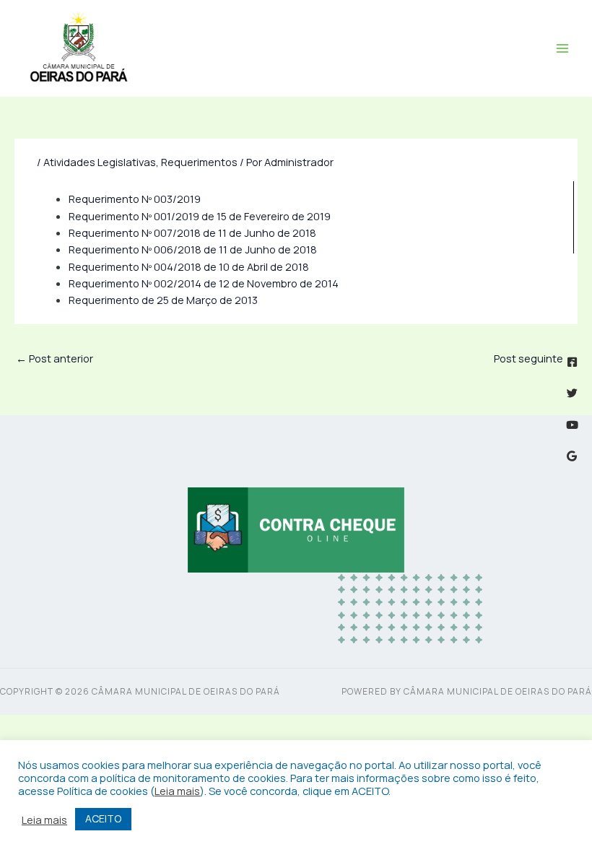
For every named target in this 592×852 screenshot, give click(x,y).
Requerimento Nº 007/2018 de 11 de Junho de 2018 (192, 232)
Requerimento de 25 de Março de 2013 (163, 299)
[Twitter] (572, 393)
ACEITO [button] (103, 818)
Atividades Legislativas (99, 162)
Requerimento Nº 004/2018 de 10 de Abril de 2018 (189, 266)
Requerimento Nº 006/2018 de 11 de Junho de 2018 (193, 249)
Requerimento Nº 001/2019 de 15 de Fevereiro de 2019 (200, 216)
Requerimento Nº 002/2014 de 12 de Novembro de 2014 (204, 283)
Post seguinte (535, 358)
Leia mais (177, 790)
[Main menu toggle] (562, 48)
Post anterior (54, 358)
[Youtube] (572, 425)
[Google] (572, 456)
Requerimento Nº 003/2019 (135, 198)
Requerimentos (199, 162)
